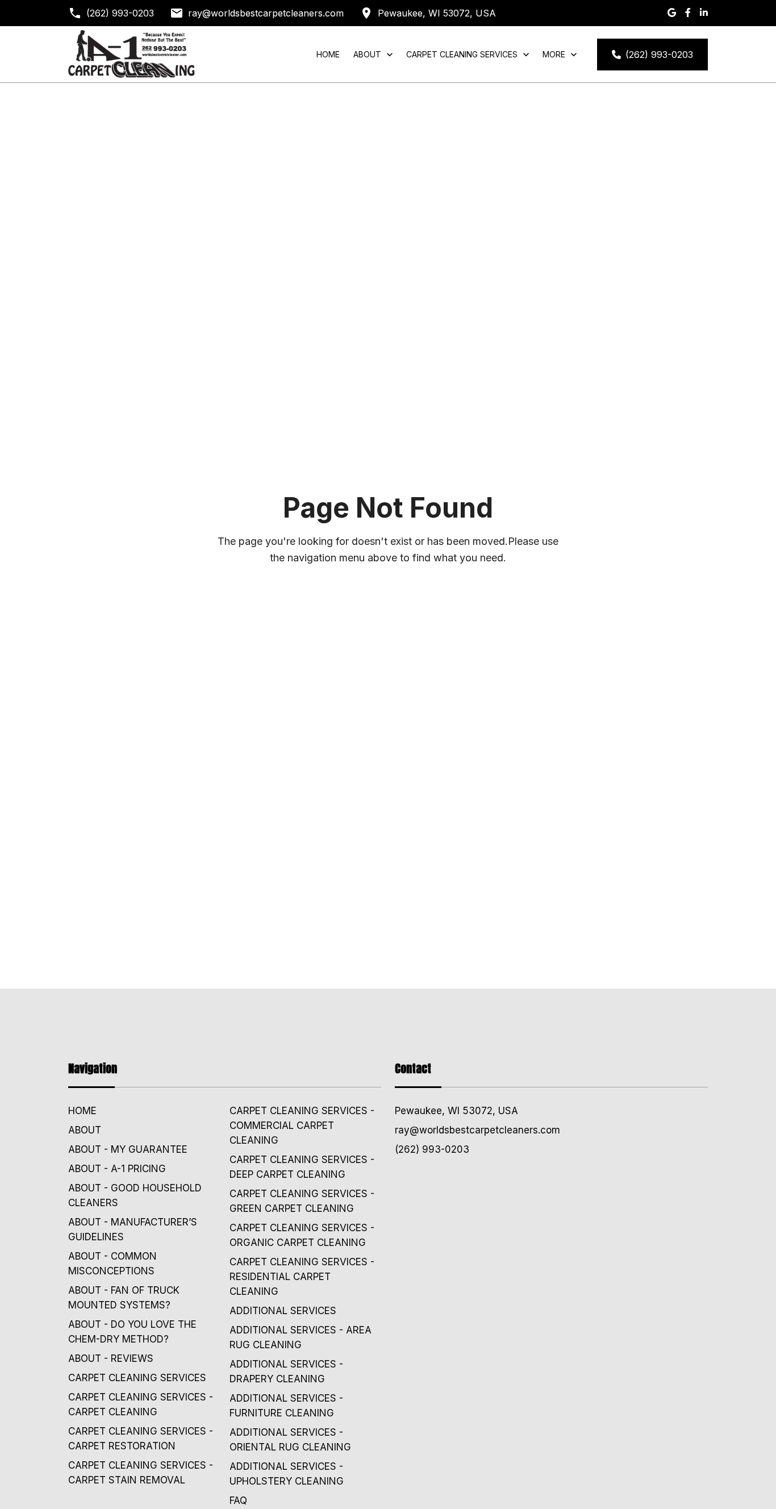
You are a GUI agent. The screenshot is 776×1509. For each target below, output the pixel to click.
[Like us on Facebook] (688, 13)
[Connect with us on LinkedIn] (704, 13)
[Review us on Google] (671, 13)
